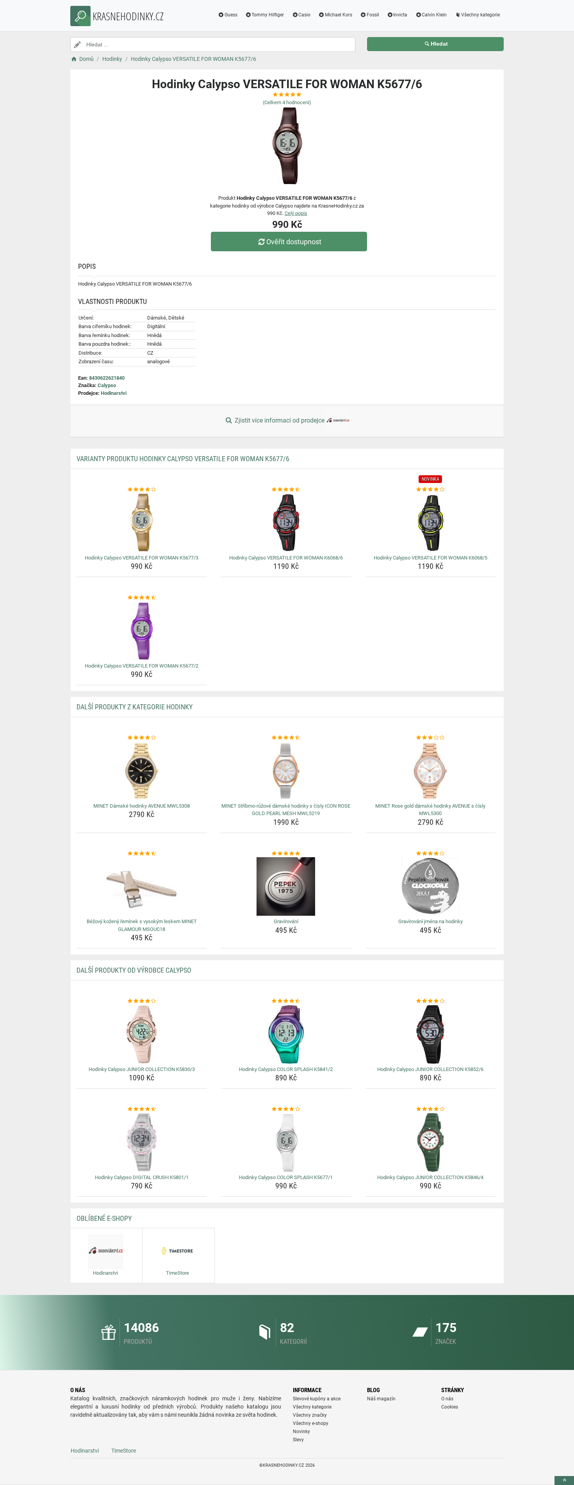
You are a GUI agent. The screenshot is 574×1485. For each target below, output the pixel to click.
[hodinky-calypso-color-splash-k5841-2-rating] (286, 1001)
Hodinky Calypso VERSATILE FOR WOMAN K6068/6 (286, 558)
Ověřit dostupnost (293, 242)
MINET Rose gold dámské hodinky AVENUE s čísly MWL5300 (430, 810)
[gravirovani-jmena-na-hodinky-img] (430, 886)
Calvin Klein (434, 15)
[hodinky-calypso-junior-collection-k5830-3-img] (142, 1034)
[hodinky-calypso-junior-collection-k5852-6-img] (430, 1034)
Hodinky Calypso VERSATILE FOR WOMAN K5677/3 (141, 558)
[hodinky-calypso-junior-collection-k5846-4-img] (430, 1142)
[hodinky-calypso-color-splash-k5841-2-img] (286, 1034)
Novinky (301, 1431)
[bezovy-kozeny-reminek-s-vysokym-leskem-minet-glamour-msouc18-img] (142, 886)
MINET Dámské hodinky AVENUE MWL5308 (141, 806)
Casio (304, 15)
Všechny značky (310, 1415)
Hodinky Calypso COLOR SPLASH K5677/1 (286, 1177)
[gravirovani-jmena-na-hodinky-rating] (430, 854)
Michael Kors (338, 15)
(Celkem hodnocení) (287, 102)
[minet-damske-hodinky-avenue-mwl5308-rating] (142, 738)
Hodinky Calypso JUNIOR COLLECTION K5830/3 (142, 1069)
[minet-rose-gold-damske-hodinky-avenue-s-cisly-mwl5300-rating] (430, 738)
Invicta (400, 15)
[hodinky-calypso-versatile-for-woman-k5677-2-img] (142, 631)
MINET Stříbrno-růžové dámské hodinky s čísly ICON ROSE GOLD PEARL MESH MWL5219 (285, 810)
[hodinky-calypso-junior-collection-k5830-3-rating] (142, 1001)
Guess (231, 15)
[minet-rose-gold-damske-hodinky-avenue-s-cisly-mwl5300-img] (430, 771)
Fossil (373, 15)
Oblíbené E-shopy (104, 1218)
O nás (447, 1399)
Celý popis (296, 213)
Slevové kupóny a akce (316, 1399)
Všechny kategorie (480, 15)
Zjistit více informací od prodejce (279, 420)
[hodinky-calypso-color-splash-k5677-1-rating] (286, 1109)
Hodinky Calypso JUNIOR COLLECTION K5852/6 (430, 1069)
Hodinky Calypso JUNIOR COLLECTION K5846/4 (430, 1177)
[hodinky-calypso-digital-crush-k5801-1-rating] (142, 1109)
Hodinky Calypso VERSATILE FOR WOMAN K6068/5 (430, 558)
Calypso (107, 385)
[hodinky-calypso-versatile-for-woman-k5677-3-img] (142, 523)
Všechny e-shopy (310, 1423)
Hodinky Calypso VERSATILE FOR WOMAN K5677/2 (141, 666)
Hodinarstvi (114, 393)
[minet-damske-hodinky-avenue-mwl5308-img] (142, 771)
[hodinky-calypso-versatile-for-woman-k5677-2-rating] (142, 598)
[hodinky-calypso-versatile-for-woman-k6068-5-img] (430, 523)
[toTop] (564, 1480)
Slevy (298, 1439)
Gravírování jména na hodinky (430, 921)
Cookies (449, 1407)
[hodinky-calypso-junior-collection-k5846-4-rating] (430, 1109)
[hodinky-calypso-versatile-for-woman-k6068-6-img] (286, 523)
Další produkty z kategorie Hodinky (135, 707)
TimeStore (123, 1451)
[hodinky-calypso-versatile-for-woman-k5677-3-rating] (142, 490)
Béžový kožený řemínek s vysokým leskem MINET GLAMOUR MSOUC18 (142, 925)
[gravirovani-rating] (286, 854)
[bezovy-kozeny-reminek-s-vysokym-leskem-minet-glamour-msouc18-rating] (142, 854)
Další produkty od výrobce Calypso (134, 970)
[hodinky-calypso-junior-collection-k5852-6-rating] (430, 1001)
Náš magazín (381, 1399)
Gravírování (286, 921)
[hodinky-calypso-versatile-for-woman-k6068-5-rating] (430, 490)
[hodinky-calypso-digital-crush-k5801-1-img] (142, 1142)
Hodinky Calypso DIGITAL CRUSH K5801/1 (142, 1177)
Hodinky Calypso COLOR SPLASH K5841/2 (286, 1069)
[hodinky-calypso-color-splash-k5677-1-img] (286, 1142)
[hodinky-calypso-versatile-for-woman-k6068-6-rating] (286, 490)
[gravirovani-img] (286, 886)
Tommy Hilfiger (267, 15)
